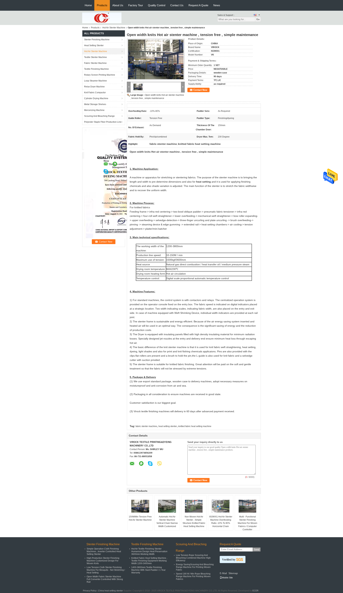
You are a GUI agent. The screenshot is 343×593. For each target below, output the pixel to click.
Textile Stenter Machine (95, 57)
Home (88, 5)
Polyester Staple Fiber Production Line (102, 122)
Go (258, 19)
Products (102, 5)
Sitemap (233, 573)
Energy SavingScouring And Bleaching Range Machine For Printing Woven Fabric (195, 567)
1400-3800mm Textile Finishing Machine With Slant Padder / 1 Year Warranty (148, 570)
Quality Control (156, 5)
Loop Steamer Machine (95, 81)
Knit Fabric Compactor (95, 92)
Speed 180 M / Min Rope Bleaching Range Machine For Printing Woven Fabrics (193, 576)
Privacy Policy (89, 590)
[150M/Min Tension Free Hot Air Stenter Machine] (140, 506)
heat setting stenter (167, 426)
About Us (117, 5)
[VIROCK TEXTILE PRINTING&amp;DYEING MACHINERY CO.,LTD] (101, 17)
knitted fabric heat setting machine (194, 426)
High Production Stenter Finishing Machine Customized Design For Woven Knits (103, 561)
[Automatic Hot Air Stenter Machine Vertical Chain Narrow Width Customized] (167, 506)
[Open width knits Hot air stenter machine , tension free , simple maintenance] (156, 59)
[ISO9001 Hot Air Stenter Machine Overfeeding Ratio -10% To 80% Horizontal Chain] (220, 506)
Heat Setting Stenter (94, 45)
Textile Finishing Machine (96, 69)
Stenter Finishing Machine (97, 39)
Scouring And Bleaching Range (99, 116)
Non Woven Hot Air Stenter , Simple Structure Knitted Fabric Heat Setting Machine (194, 521)
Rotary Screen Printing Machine (99, 75)
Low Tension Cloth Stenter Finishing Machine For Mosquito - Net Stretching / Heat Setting (106, 570)
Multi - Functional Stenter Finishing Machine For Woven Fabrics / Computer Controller (247, 523)
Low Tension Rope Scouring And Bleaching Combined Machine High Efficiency (193, 558)
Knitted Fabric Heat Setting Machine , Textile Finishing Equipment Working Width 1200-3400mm (149, 561)
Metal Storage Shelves (95, 104)
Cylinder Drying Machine (96, 98)
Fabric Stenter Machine (95, 63)
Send (256, 549)
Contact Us (176, 5)
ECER (255, 590)
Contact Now (200, 90)
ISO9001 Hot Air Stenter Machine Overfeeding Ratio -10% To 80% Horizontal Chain (220, 521)
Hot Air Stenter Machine (113, 27)
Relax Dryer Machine (94, 86)
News (216, 5)
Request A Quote (198, 5)
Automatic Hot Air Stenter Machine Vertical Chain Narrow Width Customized (167, 521)
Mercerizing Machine (94, 110)
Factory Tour (135, 5)
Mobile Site (227, 577)
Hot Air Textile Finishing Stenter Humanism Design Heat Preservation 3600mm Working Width (149, 551)
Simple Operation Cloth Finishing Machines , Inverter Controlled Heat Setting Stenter (104, 551)
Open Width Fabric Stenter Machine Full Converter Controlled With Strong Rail (105, 579)
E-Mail (223, 573)
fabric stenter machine (146, 426)
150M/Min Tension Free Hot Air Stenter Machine (140, 518)
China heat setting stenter (110, 590)
